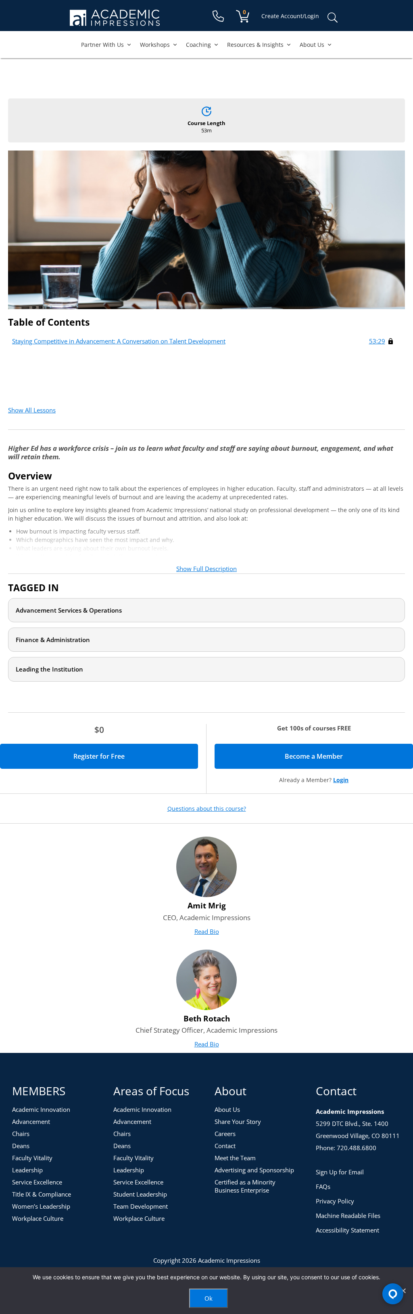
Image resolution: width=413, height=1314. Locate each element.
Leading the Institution (49, 669)
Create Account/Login (290, 16)
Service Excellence (37, 1182)
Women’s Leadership (41, 1206)
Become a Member (342, 756)
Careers (225, 1134)
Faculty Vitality (32, 1158)
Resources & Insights (255, 44)
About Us (312, 44)
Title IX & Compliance (41, 1194)
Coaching (198, 44)
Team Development (140, 1206)
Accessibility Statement (347, 1230)
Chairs (20, 1134)
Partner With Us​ (102, 44)
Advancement (31, 1121)
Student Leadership (140, 1194)
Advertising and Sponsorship (254, 1170)
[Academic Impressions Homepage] (115, 21)
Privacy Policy (335, 1201)
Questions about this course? (206, 808)
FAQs (323, 1186)
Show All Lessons (32, 410)
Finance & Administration (53, 640)
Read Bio (206, 931)
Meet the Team (235, 1158)
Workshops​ (155, 44)
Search (332, 18)
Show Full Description (206, 569)
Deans (20, 1146)
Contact (225, 1146)
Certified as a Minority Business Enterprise (245, 1186)
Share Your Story (238, 1121)
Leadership (27, 1170)
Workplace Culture (37, 1218)
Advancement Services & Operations (69, 610)
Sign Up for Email (340, 1172)
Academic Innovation (41, 1109)
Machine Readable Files (348, 1215)
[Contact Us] (218, 16)
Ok (208, 1298)
